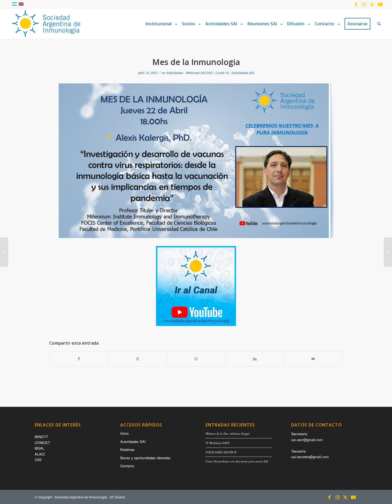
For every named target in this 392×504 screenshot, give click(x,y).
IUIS (38, 459)
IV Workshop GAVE (218, 443)
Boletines (127, 449)
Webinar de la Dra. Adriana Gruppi (228, 434)
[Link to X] (372, 4)
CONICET (42, 442)
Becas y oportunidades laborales (145, 457)
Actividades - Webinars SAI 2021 (190, 72)
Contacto (127, 465)
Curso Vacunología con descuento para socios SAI (237, 461)
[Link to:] (4, 252)
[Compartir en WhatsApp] (196, 358)
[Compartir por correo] (313, 358)
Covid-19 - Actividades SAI (234, 72)
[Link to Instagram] (364, 4)
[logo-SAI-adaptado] (46, 23)
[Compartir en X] (138, 358)
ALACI (40, 454)
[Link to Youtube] (380, 4)
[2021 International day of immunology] (388, 252)
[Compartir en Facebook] (79, 358)
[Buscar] (379, 23)
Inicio (124, 433)
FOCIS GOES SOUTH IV (221, 452)
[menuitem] (160, 23)
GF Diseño (117, 497)
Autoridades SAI (133, 441)
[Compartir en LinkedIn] (255, 358)
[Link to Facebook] (356, 4)
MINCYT (41, 436)
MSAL (39, 448)
